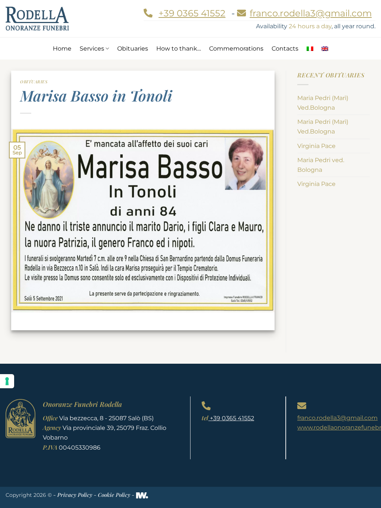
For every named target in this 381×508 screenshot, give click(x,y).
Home (62, 48)
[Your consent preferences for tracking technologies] (7, 381)
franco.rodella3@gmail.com (337, 417)
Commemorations (236, 48)
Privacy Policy (74, 494)
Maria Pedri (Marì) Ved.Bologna (322, 102)
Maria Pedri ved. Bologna (320, 165)
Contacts (285, 48)
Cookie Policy (114, 494)
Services (92, 48)
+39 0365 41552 (192, 13)
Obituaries (132, 48)
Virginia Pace (316, 145)
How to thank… (178, 48)
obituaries (34, 81)
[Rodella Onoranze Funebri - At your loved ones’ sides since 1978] (37, 18)
